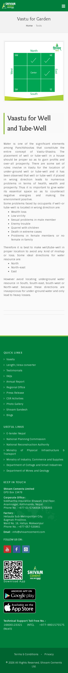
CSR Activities (14, 398)
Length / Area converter (21, 365)
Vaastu (10, 359)
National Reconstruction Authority (27, 444)
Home (29, 25)
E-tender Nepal (16, 433)
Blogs (9, 415)
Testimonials (14, 370)
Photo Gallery (14, 404)
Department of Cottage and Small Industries (34, 465)
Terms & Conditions (26, 654)
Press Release (15, 392)
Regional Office (15, 387)
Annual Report (15, 381)
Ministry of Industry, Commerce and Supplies (34, 459)
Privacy (49, 654)
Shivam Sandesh (16, 409)
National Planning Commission (26, 439)
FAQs (9, 376)
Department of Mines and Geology (27, 470)
